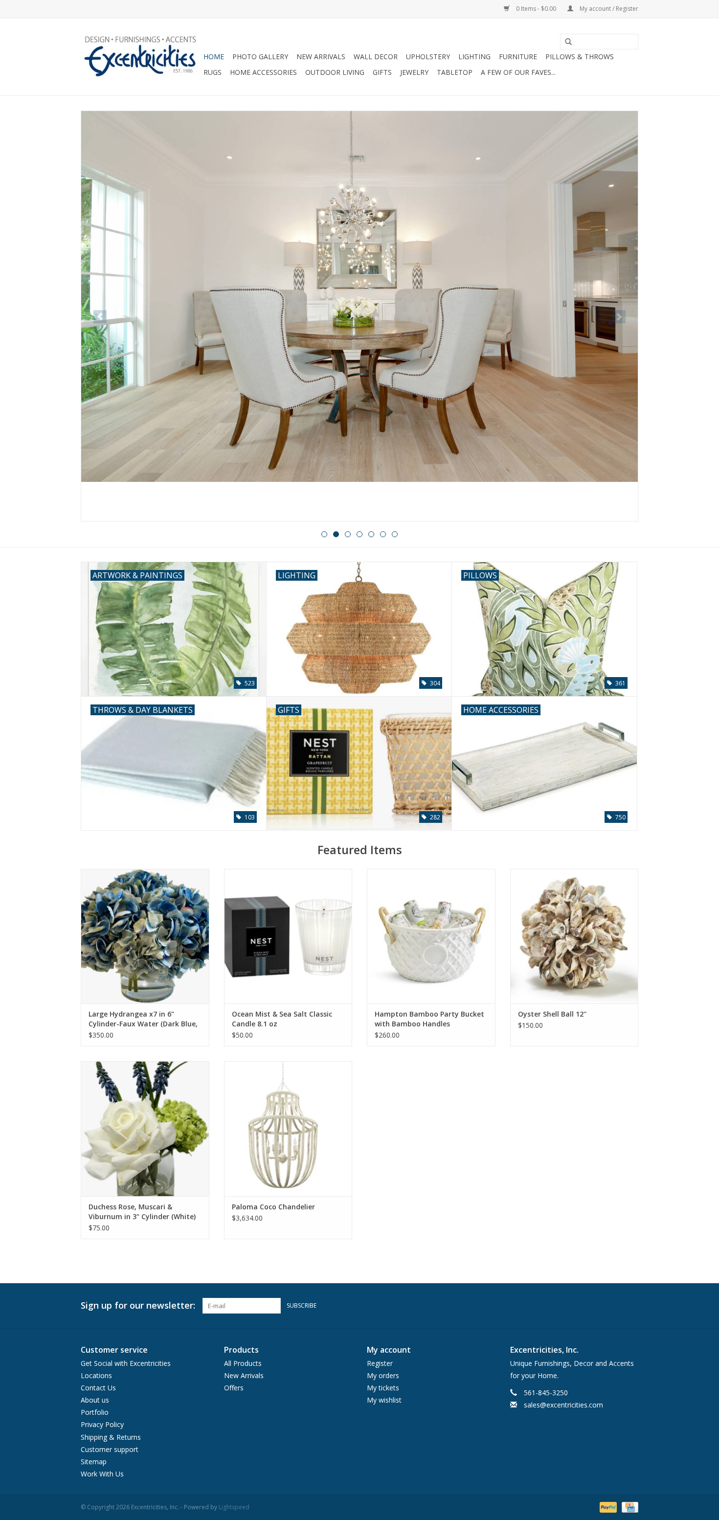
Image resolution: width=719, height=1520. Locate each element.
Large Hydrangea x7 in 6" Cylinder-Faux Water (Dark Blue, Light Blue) (143, 1019)
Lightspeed (234, 1507)
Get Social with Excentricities (126, 1363)
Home (213, 56)
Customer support (109, 1449)
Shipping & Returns (111, 1437)
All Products (243, 1363)
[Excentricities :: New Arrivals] (359, 316)
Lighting (474, 56)
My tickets (383, 1387)
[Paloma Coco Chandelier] (288, 1128)
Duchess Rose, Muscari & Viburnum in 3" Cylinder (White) (142, 1211)
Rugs (212, 72)
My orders (383, 1375)
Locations (96, 1375)
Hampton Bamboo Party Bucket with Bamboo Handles (429, 1018)
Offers (234, 1387)
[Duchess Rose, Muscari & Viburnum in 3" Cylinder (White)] (145, 1128)
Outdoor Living (334, 72)
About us (95, 1400)
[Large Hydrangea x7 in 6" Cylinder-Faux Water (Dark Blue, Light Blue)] (145, 936)
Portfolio (95, 1412)
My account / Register (608, 8)
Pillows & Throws (579, 56)
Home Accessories (263, 72)
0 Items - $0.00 (536, 8)
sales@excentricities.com (563, 1404)
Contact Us (98, 1387)
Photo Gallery (260, 56)
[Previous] (100, 316)
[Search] (565, 42)
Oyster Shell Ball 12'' (552, 1014)
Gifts (382, 72)
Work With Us (102, 1473)
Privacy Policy (102, 1424)
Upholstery (428, 56)
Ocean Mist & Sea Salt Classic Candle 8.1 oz (282, 1018)
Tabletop (454, 72)
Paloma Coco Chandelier (273, 1206)
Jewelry (414, 72)
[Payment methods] (607, 1507)
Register (380, 1363)
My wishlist (384, 1400)
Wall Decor (376, 56)
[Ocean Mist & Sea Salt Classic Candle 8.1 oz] (288, 936)
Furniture (518, 56)
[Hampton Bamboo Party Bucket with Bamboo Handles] (431, 936)
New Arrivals (320, 56)
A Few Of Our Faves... (518, 72)
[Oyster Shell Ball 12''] (574, 936)
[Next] (619, 316)
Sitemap (94, 1461)
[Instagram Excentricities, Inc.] (630, 1306)
